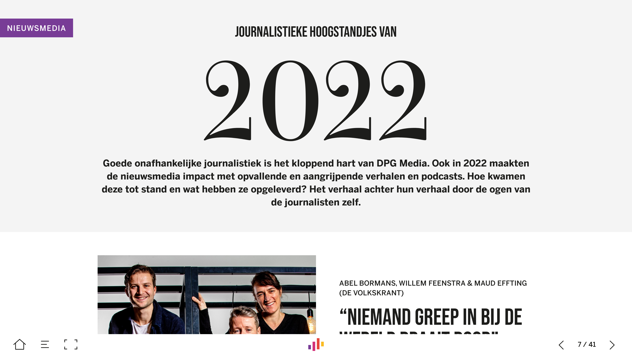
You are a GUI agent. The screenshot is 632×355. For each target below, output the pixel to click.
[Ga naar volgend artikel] (612, 344)
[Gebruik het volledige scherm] (70, 344)
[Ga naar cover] (19, 344)
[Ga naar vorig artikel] (561, 344)
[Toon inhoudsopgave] (45, 344)
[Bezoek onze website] (316, 344)
